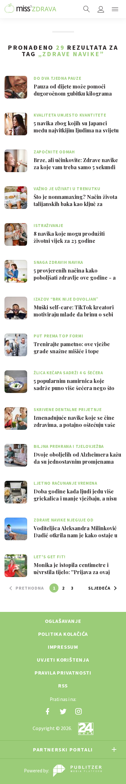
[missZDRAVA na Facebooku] (47, 711)
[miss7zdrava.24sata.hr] (30, 9)
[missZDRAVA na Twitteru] (63, 711)
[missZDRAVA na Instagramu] (78, 711)
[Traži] (86, 9)
